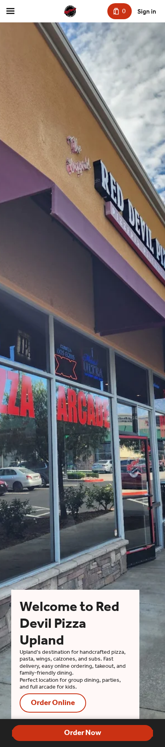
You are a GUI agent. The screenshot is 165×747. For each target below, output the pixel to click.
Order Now (82, 732)
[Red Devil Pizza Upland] (70, 11)
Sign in (146, 11)
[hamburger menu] (10, 11)
